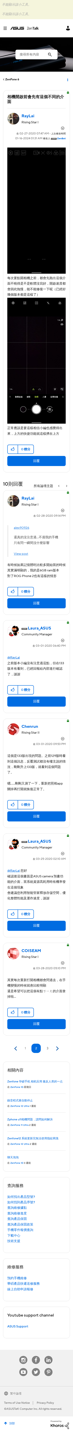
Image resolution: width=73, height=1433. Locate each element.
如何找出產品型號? (21, 1197)
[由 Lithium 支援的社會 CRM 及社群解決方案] (60, 1425)
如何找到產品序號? (21, 1202)
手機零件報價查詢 (20, 1230)
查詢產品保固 (17, 1219)
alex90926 (21, 528)
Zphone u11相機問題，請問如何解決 (30, 1119)
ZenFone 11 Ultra (19, 1125)
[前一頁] (16, 1049)
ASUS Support (17, 1326)
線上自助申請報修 (20, 1289)
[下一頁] (57, 1049)
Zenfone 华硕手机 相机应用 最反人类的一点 (35, 1081)
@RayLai (13, 658)
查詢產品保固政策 (20, 1224)
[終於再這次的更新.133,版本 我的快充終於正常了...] (59, 486)
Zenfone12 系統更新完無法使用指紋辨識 (32, 1138)
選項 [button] (67, 79)
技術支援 (13, 1241)
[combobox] (36, 54)
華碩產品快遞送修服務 (23, 1284)
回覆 (36, 461)
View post (21, 554)
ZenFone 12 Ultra (19, 1106)
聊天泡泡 (13, 1157)
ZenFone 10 (16, 1087)
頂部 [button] (12, 1423)
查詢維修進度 (17, 1213)
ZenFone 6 (12, 79)
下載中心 (13, 1236)
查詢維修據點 (17, 1208)
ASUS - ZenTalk (24, 28)
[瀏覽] (6, 28)
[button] (13, 449)
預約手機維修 (17, 1278)
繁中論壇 (15, 1393)
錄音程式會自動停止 (20, 1100)
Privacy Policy (45, 1403)
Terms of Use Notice (17, 1403)
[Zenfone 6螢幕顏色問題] (66, 486)
